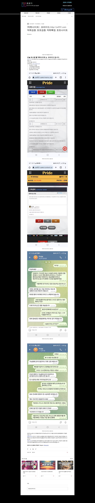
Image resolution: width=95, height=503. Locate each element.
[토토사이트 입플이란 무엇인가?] (65, 465)
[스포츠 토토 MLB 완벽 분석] (47, 465)
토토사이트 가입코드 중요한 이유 (29, 472)
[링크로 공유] (35, 449)
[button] (71, 16)
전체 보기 (71, 458)
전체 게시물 (24, 16)
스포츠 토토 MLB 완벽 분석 (47, 471)
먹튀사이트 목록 (30, 16)
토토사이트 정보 (38, 16)
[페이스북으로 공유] (27, 449)
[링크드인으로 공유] (33, 449)
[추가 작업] (67, 24)
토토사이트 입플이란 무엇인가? (65, 472)
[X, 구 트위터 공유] (30, 449)
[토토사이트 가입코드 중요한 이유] (30, 465)
